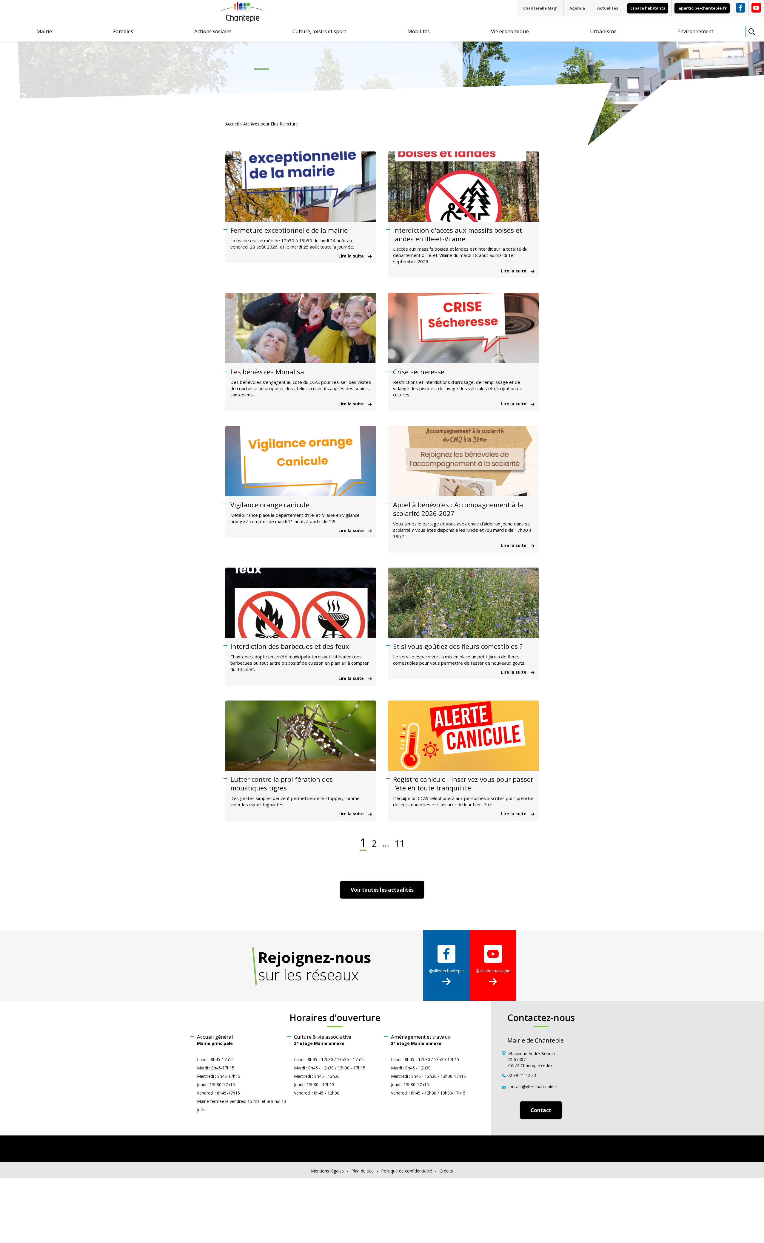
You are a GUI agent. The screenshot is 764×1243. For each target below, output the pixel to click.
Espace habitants (647, 8)
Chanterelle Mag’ (540, 8)
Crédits (446, 1171)
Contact (541, 1110)
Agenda (577, 8)
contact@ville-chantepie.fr (532, 1086)
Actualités (607, 8)
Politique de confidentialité (406, 1171)
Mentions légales (327, 1171)
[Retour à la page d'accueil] (242, 20)
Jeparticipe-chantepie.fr (702, 8)
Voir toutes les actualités (382, 889)
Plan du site (362, 1171)
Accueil (232, 124)
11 (400, 843)
